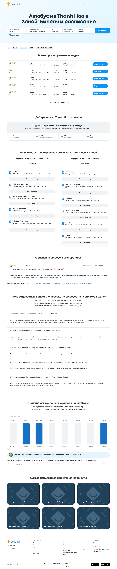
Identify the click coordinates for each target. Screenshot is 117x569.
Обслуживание (16, 269)
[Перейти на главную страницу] (13, 4)
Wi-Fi (58, 269)
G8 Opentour (73, 283)
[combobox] (16, 30)
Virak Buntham (81, 283)
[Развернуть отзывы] (106, 268)
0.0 (22, 269)
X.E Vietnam (65, 283)
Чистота (47, 269)
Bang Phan (89, 283)
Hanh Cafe (38, 283)
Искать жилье (15, 35)
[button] (26, 30)
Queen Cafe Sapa (46, 283)
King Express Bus (56, 283)
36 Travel (29, 265)
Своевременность (32, 269)
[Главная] (9, 48)
